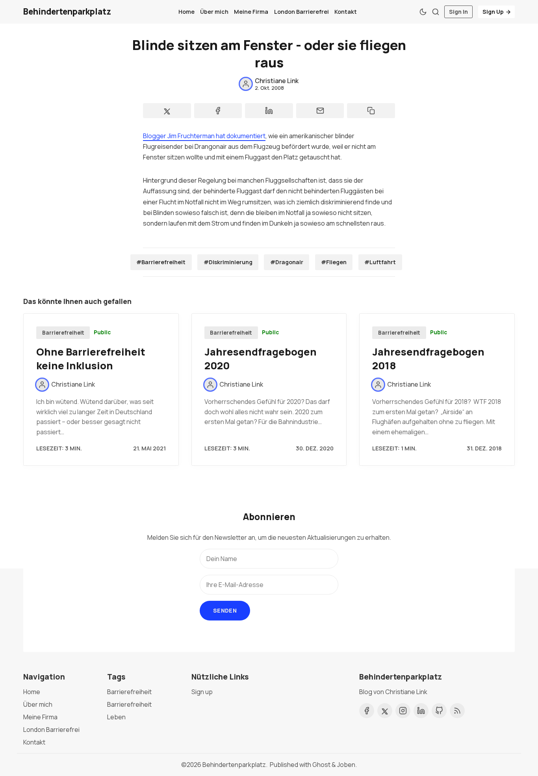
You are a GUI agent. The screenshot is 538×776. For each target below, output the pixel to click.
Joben (346, 764)
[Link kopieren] (371, 110)
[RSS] (457, 710)
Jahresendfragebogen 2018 (428, 358)
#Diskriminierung (228, 262)
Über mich (214, 11)
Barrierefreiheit (63, 332)
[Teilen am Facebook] (218, 110)
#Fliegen (334, 262)
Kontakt (345, 11)
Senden (225, 610)
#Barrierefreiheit (161, 262)
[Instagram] (402, 710)
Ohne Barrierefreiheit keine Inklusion (90, 358)
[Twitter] (384, 710)
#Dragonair (286, 262)
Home (186, 11)
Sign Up (493, 11)
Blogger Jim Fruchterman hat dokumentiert (204, 135)
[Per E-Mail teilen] (320, 110)
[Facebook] (366, 710)
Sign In (458, 11)
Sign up (202, 691)
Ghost (321, 764)
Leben (116, 717)
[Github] (439, 710)
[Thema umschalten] (423, 12)
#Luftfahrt (380, 262)
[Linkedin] (421, 710)
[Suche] (436, 12)
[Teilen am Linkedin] (269, 110)
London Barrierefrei (301, 11)
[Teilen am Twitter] (167, 110)
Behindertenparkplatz (234, 764)
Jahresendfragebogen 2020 (260, 358)
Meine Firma (251, 11)
